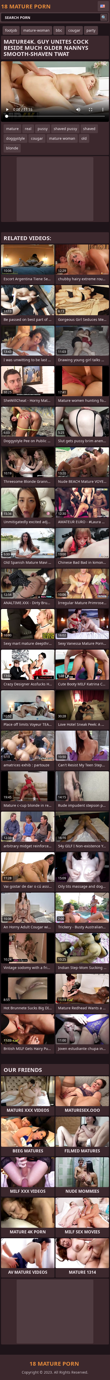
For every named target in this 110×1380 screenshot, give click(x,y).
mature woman (62, 138)
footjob (11, 30)
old (84, 138)
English (103, 6)
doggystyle (15, 138)
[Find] (103, 17)
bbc (59, 30)
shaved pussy (65, 128)
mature (12, 128)
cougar (74, 30)
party (90, 30)
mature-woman (36, 30)
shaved (89, 128)
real (28, 128)
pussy (43, 128)
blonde (12, 148)
